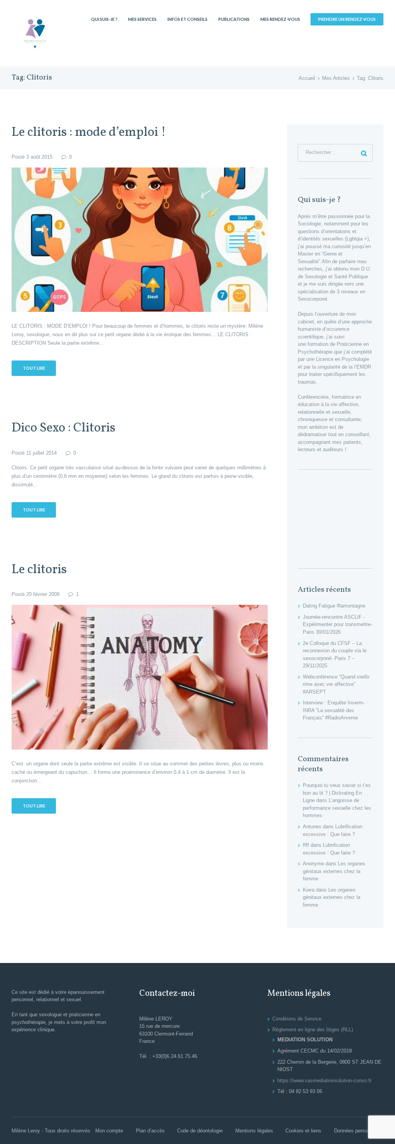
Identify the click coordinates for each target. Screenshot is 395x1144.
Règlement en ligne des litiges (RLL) (312, 1029)
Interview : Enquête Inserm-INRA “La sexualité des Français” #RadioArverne (334, 710)
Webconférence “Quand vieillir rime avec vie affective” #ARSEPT (336, 684)
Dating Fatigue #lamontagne (334, 606)
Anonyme (313, 863)
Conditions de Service (296, 1019)
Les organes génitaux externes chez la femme (334, 871)
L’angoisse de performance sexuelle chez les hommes (337, 807)
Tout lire (34, 368)
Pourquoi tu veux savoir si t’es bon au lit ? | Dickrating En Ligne (337, 792)
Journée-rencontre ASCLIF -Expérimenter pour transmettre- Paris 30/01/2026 (337, 624)
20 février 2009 (42, 594)
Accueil (307, 78)
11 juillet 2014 (41, 453)
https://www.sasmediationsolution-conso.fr (324, 1080)
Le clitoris (39, 570)
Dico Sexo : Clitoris (63, 428)
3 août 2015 (39, 157)
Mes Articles (336, 78)
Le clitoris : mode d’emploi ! (89, 133)
